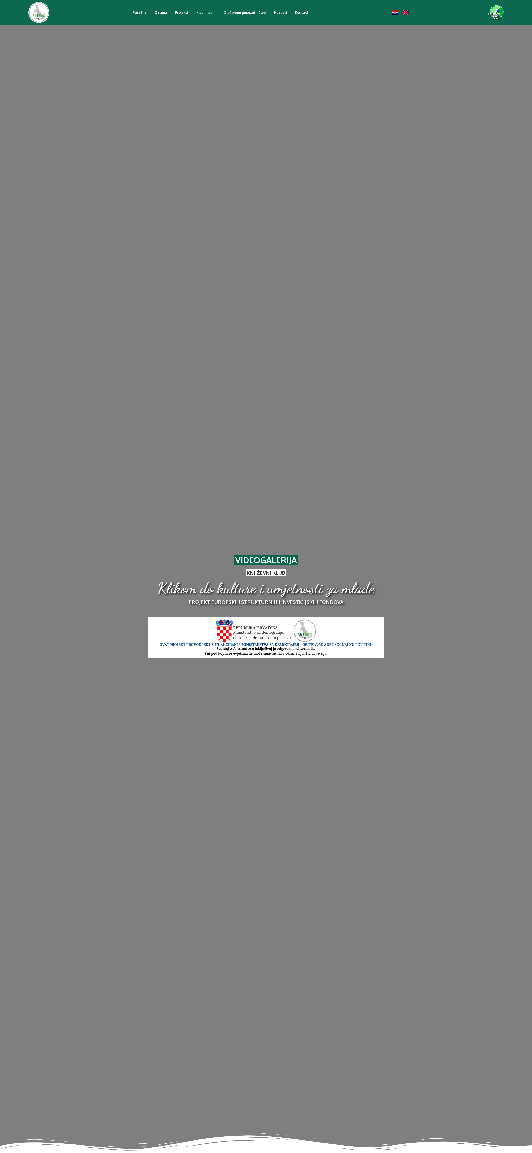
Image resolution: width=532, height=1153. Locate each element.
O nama (161, 12)
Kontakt (301, 12)
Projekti (181, 12)
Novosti (280, 12)
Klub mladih (206, 12)
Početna (139, 12)
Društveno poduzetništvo (245, 12)
